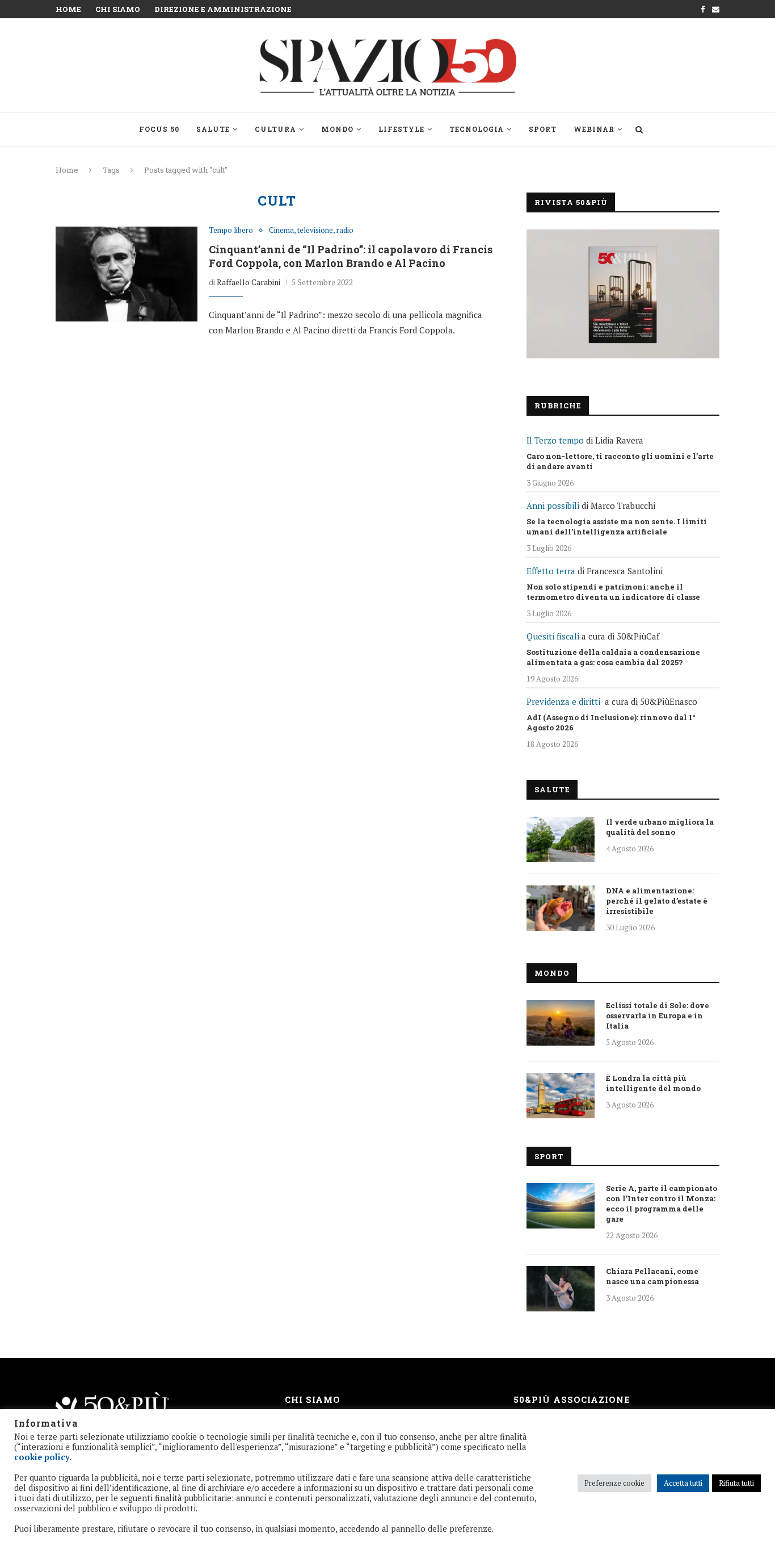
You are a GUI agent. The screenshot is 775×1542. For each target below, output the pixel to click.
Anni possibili (553, 505)
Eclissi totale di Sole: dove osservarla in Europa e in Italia (657, 1015)
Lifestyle (401, 128)
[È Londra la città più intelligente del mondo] (561, 1095)
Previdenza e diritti (563, 701)
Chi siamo (117, 9)
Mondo (337, 128)
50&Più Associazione (571, 1399)
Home (68, 9)
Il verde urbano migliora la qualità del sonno (660, 827)
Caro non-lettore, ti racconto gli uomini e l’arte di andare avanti (620, 461)
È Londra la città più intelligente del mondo (653, 1083)
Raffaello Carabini (248, 282)
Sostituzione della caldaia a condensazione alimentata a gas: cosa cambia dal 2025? (613, 657)
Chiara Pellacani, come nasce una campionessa (652, 1276)
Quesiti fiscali (553, 636)
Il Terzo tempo (555, 440)
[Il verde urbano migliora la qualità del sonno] (561, 839)
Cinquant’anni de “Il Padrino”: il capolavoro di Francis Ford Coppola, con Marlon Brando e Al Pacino (350, 256)
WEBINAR (594, 128)
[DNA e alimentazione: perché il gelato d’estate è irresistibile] (561, 908)
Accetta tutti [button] (683, 1483)
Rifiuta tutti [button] (736, 1483)
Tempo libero (231, 230)
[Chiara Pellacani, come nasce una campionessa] (561, 1288)
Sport (543, 128)
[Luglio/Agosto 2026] (623, 293)
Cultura (275, 128)
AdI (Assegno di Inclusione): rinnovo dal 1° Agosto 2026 (611, 722)
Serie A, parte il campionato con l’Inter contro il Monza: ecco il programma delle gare (661, 1203)
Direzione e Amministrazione (223, 9)
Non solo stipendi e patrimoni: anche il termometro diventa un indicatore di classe (613, 592)
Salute (213, 128)
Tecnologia (476, 128)
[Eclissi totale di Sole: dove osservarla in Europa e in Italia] (561, 1023)
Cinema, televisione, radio (311, 230)
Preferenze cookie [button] (614, 1483)
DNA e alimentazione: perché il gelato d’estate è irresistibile (656, 900)
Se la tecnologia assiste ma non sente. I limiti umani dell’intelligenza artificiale (617, 526)
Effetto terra (551, 570)
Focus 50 (159, 128)
